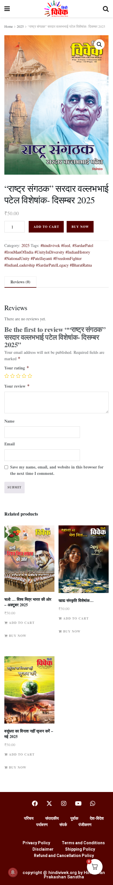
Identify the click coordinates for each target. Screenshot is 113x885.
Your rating (16, 368)
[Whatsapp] (93, 803)
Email (9, 444)
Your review (17, 386)
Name (9, 421)
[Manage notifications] (12, 872)
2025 (20, 26)
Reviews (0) (20, 282)
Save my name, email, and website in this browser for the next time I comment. (56, 470)
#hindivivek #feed (55, 245)
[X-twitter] (49, 803)
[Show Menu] (7, 8)
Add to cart (46, 226)
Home (8, 26)
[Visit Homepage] (56, 8)
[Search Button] (106, 8)
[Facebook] (35, 803)
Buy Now (80, 226)
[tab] (20, 282)
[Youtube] (78, 803)
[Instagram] (64, 803)
